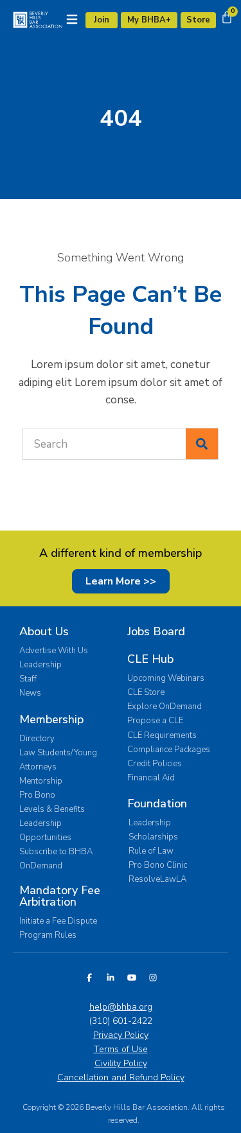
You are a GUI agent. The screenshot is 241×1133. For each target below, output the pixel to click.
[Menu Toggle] (72, 19)
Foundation (157, 803)
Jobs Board (156, 631)
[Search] (202, 443)
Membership (51, 719)
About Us (44, 631)
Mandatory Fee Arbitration (59, 896)
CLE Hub (150, 659)
